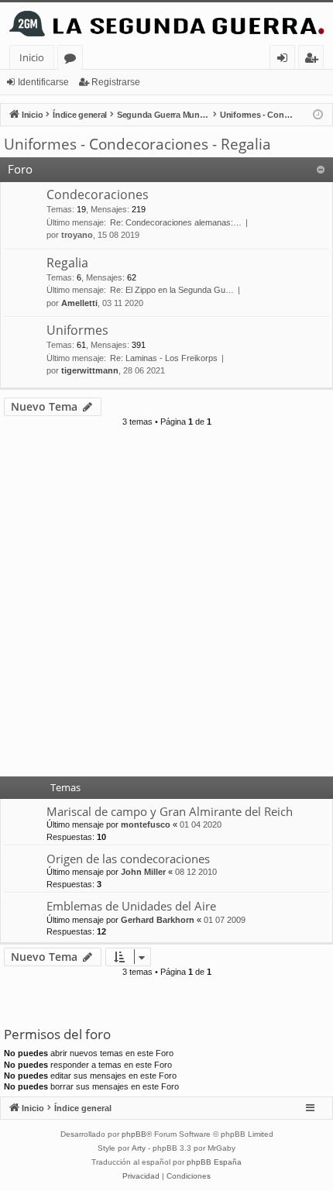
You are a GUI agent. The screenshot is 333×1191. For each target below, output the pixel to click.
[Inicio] (166, 23)
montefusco (145, 824)
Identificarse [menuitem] (285, 60)
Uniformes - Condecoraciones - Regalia (137, 144)
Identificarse (43, 82)
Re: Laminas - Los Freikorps (164, 358)
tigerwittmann (89, 370)
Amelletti (79, 303)
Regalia (67, 262)
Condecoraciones (97, 194)
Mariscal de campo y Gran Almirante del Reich (169, 811)
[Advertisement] (166, 606)
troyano (77, 234)
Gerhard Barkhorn (157, 919)
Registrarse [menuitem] (314, 60)
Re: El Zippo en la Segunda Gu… (172, 289)
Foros (73, 60)
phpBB (134, 1134)
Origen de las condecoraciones (128, 858)
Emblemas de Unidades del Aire (131, 906)
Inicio (31, 57)
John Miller (143, 871)
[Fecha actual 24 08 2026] (318, 115)
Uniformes (77, 330)
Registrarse (115, 82)
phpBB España (214, 1162)
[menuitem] (141, 1176)
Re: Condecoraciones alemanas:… (176, 222)
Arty (139, 1148)
